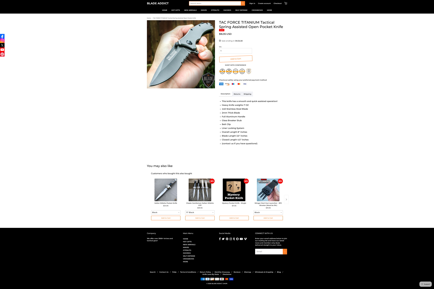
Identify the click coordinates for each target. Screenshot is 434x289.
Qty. (220, 46)
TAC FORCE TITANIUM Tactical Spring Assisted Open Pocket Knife (174, 18)
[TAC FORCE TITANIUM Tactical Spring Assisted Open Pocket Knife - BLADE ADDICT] (181, 54)
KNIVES (204, 10)
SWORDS (227, 10)
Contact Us (163, 272)
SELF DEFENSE (241, 10)
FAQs (174, 272)
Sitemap (247, 272)
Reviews (237, 272)
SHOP (225, 283)
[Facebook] (2, 36)
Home (149, 18)
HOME (164, 10)
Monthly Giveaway (222, 272)
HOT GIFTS (175, 10)
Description (225, 94)
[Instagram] (2, 40)
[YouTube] (2, 49)
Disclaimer (227, 274)
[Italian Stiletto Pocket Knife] (165, 190)
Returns (237, 94)
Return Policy (205, 272)
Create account (264, 3)
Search (153, 272)
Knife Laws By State (211, 274)
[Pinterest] (2, 54)
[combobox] (215, 3)
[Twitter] (2, 45)
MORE (269, 10)
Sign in (252, 3)
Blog (279, 272)
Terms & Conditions (188, 272)
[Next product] (286, 199)
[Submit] (243, 3)
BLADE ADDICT (158, 3)
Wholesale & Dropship (264, 272)
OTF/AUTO (215, 10)
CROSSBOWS (257, 10)
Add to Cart (235, 59)
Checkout (278, 3)
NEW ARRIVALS (190, 10)
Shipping (247, 94)
